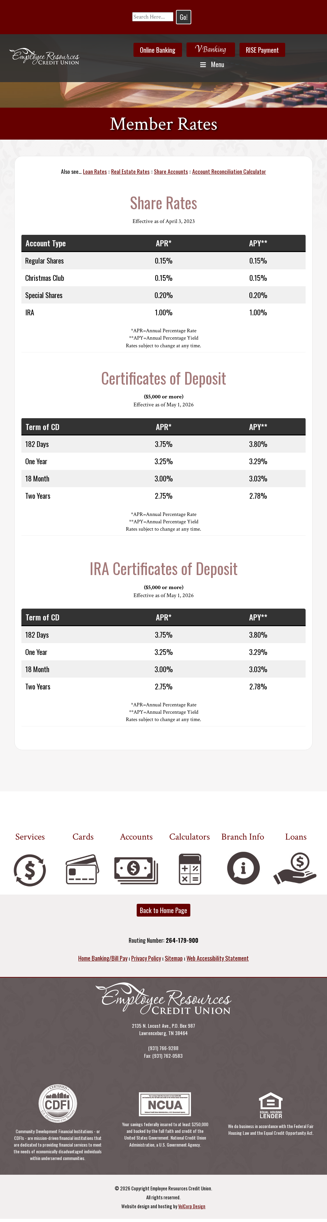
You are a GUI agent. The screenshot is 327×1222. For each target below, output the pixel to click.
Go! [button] (183, 17)
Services (30, 837)
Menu (217, 64)
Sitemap (174, 958)
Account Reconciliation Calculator (229, 171)
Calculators (189, 837)
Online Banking (157, 50)
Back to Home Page (163, 910)
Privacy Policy (146, 958)
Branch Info (242, 837)
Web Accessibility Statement (217, 958)
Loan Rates (95, 171)
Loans (296, 837)
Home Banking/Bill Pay (102, 958)
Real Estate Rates (130, 171)
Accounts (136, 837)
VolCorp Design (191, 1206)
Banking (210, 49)
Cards (83, 837)
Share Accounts (171, 171)
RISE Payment (262, 50)
